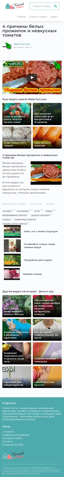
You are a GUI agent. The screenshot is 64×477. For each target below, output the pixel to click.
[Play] (32, 77)
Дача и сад (36, 203)
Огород (50, 203)
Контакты (7, 441)
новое (50, 210)
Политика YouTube (12, 444)
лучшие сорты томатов (15, 223)
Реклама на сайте (12, 438)
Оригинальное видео (14, 203)
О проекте (8, 431)
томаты (7, 219)
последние (25, 210)
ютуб (39, 210)
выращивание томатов (15, 215)
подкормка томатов (26, 219)
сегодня (8, 210)
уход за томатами (41, 215)
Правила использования (15, 435)
